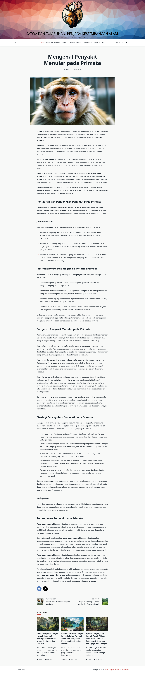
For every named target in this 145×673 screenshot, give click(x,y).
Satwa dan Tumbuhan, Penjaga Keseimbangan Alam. (72, 33)
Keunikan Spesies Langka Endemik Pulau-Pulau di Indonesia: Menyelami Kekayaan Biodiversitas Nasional (72, 638)
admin (67, 69)
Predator (79, 42)
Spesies (42, 42)
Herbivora (97, 42)
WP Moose (125, 670)
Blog (23, 669)
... (46, 655)
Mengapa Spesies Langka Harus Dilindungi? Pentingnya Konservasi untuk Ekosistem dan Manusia (47, 638)
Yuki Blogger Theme (112, 670)
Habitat (63, 42)
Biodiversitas (88, 42)
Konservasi (71, 42)
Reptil (103, 42)
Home (19, 669)
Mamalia (57, 42)
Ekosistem (49, 42)
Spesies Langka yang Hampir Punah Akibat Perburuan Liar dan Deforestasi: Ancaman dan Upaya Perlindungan (96, 638)
